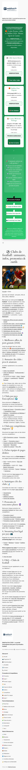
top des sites (6, 618)
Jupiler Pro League (8, 415)
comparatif (18, 618)
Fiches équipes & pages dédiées (12, 329)
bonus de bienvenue (16, 616)
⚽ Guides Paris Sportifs (13, 213)
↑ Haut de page (7, 556)
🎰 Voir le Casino (14, 143)
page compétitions (11, 549)
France (17, 469)
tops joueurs (16, 474)
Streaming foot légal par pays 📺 (12, 335)
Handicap (12, 528)
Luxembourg (14, 378)
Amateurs (6, 374)
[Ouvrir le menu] (3, 243)
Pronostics (16, 596)
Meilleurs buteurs (8, 496)
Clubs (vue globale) (9, 370)
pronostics (8, 305)
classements (5, 588)
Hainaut (6, 378)
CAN (22, 521)
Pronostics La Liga (8, 519)
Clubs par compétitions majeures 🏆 (13, 327)
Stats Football (17, 586)
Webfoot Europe (12, 766)
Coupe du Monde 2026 (10, 443)
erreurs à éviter (8, 622)
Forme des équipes (8, 498)
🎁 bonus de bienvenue (16, 348)
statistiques (5, 307)
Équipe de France (8, 409)
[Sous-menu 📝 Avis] (6, 728)
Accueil (4, 291)
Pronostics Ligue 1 (20, 409)
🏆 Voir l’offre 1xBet (14, 80)
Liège (18, 376)
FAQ (4, 336)
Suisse (17, 542)
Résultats (13, 445)
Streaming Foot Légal (17, 605)
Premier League (20, 519)
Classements (7, 493)
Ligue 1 (5, 441)
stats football (19, 489)
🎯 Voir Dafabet (14, 110)
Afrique (6, 544)
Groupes (20, 443)
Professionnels (19, 372)
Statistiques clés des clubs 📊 (12, 331)
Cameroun (7, 471)
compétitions (17, 305)
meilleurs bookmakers (11, 309)
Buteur (18, 528)
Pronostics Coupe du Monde (11, 521)
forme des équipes (14, 589)
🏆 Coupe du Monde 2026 (13, 206)
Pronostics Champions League (12, 517)
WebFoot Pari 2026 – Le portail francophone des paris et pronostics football (12, 644)
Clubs (13, 571)
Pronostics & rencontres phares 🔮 (13, 333)
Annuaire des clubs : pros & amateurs (14, 323)
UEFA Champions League (10, 437)
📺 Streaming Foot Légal (13, 220)
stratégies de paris (10, 354)
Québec (22, 542)
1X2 (7, 528)
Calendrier (6, 445)
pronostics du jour (7, 551)
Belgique (5, 413)
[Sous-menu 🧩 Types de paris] (11, 720)
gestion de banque (9, 526)
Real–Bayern (20, 598)
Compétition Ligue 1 (10, 411)
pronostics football (7, 510)
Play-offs (18, 446)
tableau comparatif (12, 352)
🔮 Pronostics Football (13, 200)
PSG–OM (13, 598)
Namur (23, 376)
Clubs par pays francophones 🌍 (12, 325)
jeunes (9, 476)
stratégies (22, 524)
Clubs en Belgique (8, 372)
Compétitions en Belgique (17, 413)
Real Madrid (6, 465)
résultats (12, 588)
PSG (4, 461)
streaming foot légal (17, 307)
